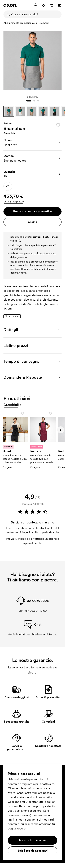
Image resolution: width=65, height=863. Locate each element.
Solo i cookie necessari (32, 851)
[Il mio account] (35, 5)
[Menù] (59, 5)
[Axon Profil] (10, 5)
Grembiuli (43, 22)
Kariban (7, 123)
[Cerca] (7, 14)
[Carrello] (51, 5)
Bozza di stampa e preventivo (32, 211)
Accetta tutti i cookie (32, 840)
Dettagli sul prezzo (13, 201)
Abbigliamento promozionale (19, 22)
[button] (8, 111)
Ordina (32, 222)
